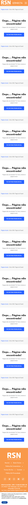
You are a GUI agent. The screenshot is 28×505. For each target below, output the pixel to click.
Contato (19, 469)
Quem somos (17, 463)
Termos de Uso (8, 469)
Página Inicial (4, 9)
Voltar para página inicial (14, 34)
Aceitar (4, 502)
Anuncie (7, 463)
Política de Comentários (13, 466)
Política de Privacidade (13, 473)
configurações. (22, 498)
